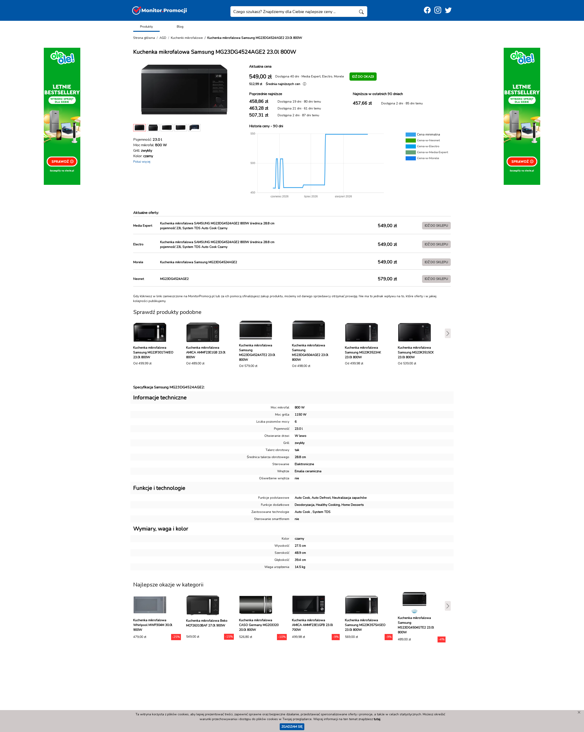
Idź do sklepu (436, 225)
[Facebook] (427, 10)
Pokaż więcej (141, 162)
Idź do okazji (363, 76)
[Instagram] (438, 10)
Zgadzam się (292, 726)
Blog (180, 26)
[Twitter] (448, 10)
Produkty (146, 26)
